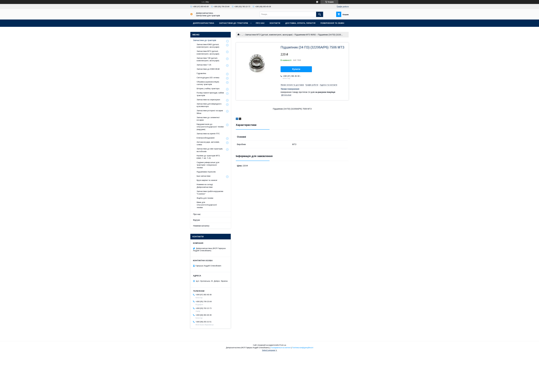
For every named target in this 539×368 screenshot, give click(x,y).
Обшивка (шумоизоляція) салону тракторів (208, 83)
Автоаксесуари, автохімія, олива (208, 143)
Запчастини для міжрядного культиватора (209, 105)
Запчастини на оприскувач (208, 100)
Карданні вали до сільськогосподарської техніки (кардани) (210, 126)
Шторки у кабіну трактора (208, 88)
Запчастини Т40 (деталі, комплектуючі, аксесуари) (208, 59)
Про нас (260, 23)
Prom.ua (282, 345)
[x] (240, 119)
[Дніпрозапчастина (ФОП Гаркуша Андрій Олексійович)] (191, 14)
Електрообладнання (205, 138)
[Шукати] (319, 14)
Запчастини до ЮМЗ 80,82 (208, 69)
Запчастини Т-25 (204, 65)
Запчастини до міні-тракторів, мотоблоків (210, 150)
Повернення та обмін (332, 23)
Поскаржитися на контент (281, 348)
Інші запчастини (203, 176)
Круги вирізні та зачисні (207, 180)
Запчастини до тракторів (233, 23)
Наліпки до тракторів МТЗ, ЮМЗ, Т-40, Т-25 (208, 157)
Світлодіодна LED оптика (208, 78)
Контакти (275, 23)
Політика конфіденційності (302, 348)
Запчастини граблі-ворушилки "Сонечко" (210, 192)
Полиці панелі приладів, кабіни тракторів (210, 94)
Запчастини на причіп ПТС (208, 134)
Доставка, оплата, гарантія (300, 23)
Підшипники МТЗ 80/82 (305, 35)
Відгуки (196, 220)
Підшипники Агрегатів (206, 172)
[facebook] (237, 119)
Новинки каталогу (201, 226)
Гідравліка (201, 73)
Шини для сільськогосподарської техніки (207, 204)
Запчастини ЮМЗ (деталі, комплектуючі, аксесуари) (208, 45)
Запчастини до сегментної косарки (208, 118)
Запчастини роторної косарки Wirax (210, 112)
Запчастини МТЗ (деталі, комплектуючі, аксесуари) (269, 35)
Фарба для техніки (205, 198)
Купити (296, 69)
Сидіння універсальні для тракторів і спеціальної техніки (208, 164)
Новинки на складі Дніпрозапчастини (205, 185)
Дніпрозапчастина (203, 23)
